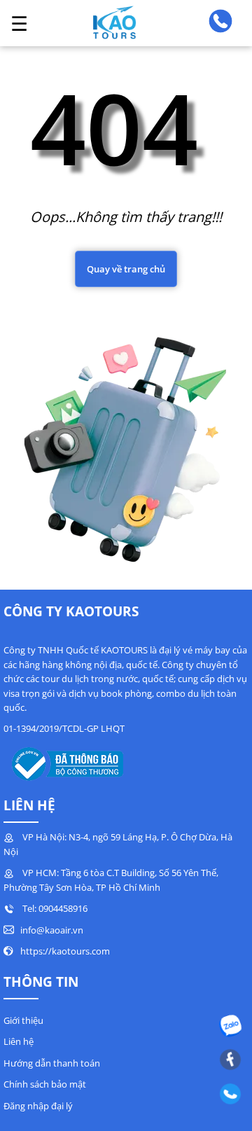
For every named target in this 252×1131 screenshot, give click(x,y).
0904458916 (63, 908)
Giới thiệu (23, 1020)
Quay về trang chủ (126, 269)
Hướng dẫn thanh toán (52, 1063)
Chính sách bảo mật (45, 1084)
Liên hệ (19, 1041)
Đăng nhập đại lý (38, 1105)
